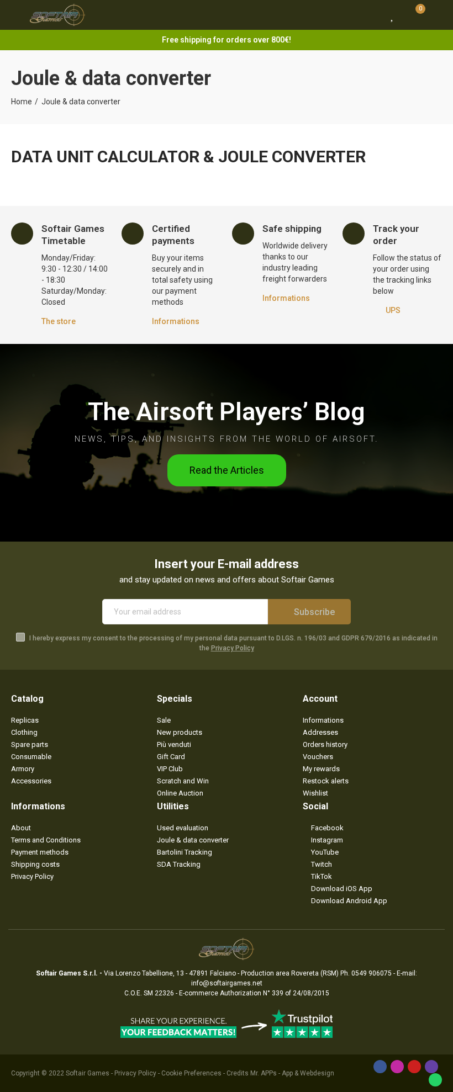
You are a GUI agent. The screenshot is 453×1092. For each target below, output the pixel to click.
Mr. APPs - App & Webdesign (292, 1073)
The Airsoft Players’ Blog (226, 411)
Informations (175, 321)
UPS (393, 310)
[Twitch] (431, 1066)
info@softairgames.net (226, 983)
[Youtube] (414, 1066)
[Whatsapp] (435, 1079)
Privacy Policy (232, 648)
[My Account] (436, 15)
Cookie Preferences (191, 1073)
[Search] (371, 15)
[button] (226, 470)
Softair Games (87, 1073)
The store (58, 321)
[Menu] (16, 15)
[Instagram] (397, 1066)
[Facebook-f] (380, 1066)
